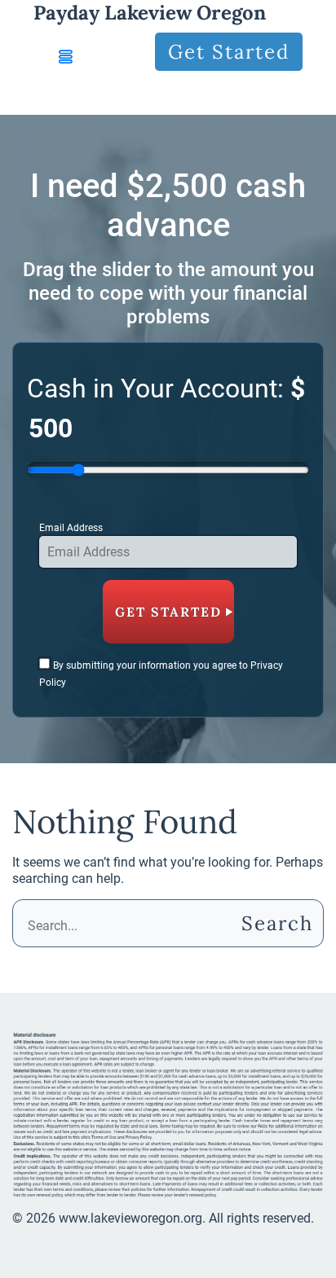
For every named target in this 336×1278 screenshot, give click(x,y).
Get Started (229, 51)
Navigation (85, 96)
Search (274, 923)
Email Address (71, 528)
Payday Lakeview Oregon (149, 12)
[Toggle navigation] (66, 57)
